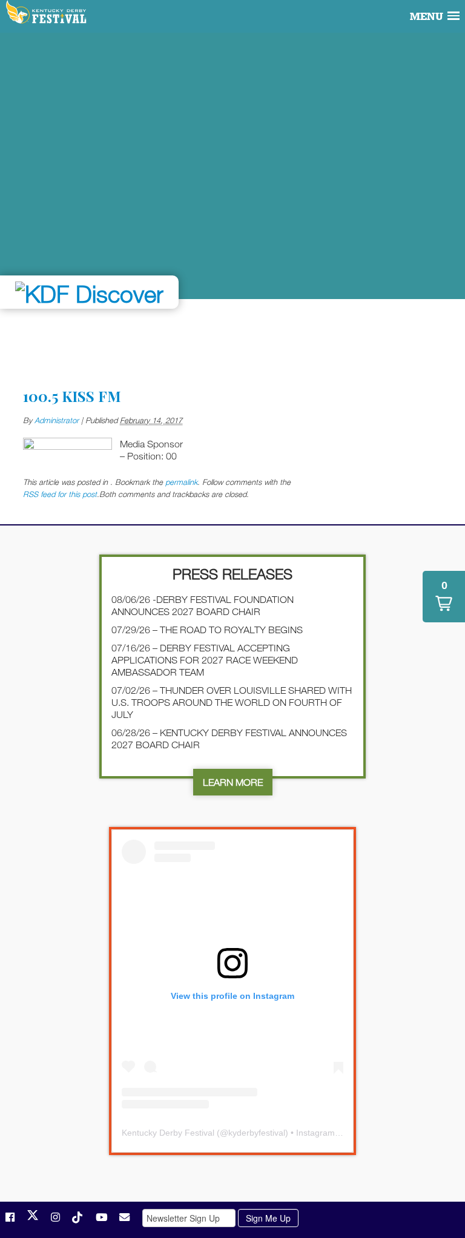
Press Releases (232, 573)
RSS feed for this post (60, 494)
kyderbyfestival (256, 1133)
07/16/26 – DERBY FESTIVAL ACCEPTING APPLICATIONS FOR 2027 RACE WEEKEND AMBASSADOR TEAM (204, 659)
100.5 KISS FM (72, 396)
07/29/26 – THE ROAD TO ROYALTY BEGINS (207, 629)
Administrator (57, 420)
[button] (444, 596)
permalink (181, 482)
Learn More (233, 782)
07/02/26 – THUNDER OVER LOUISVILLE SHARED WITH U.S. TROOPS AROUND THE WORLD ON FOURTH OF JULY (231, 702)
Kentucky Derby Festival (47, 12)
